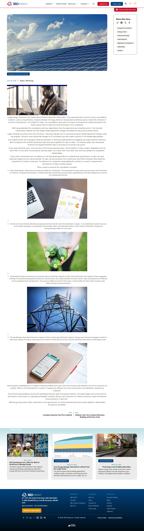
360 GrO (73, 506)
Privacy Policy (102, 517)
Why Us (91, 497)
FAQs (108, 500)
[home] (17, 4)
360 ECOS (73, 497)
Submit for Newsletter (32, 510)
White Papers (111, 508)
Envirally (73, 500)
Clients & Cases (61, 4)
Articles (109, 503)
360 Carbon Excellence (77, 503)
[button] (50, 3)
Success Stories (112, 497)
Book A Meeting (94, 506)
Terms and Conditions (115, 517)
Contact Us (103, 4)
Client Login (117, 4)
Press (90, 500)
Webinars (110, 511)
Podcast (109, 506)
